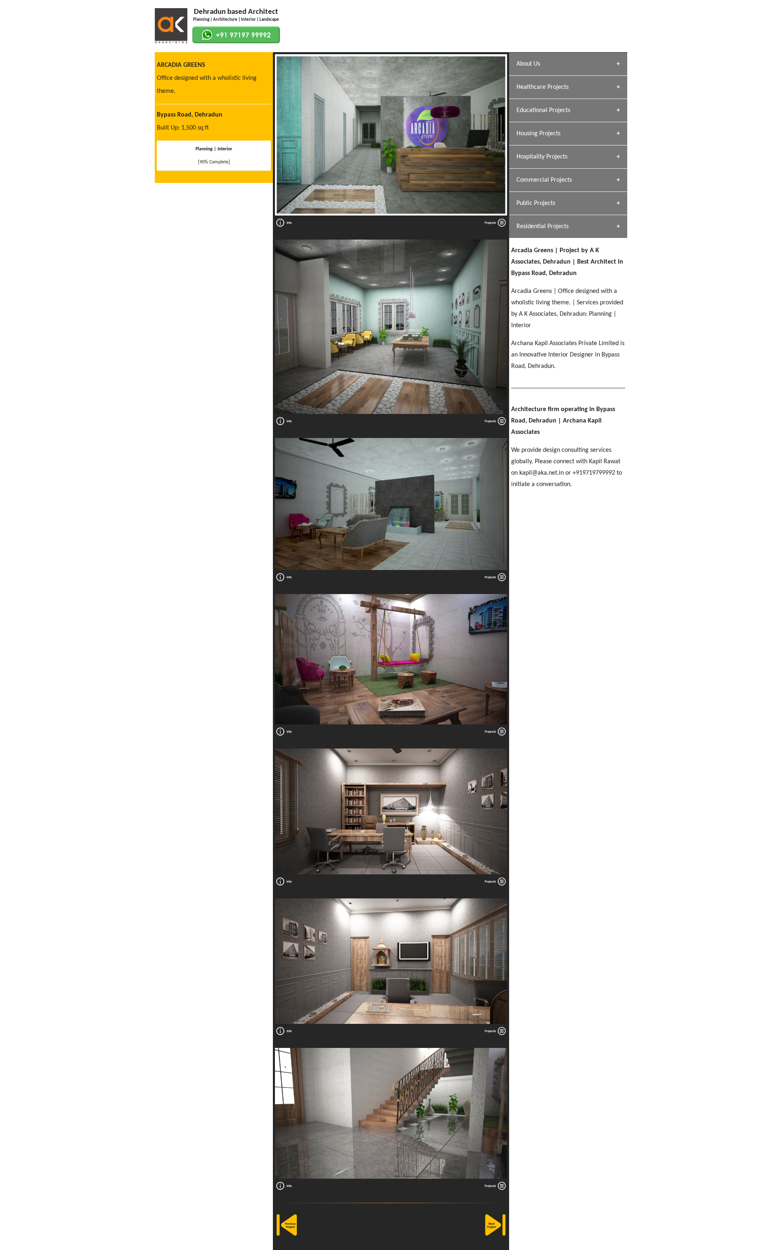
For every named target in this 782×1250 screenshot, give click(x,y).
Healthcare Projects (542, 87)
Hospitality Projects (541, 157)
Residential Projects (542, 226)
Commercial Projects (544, 180)
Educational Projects (543, 110)
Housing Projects (538, 133)
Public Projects (535, 203)
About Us (528, 64)
